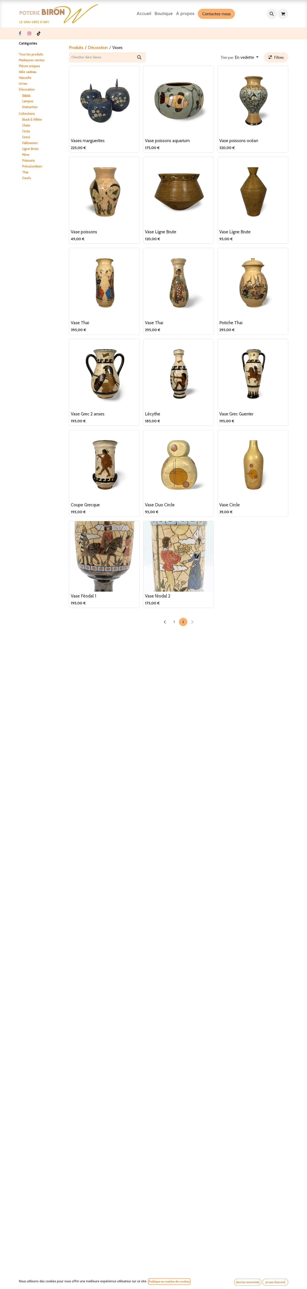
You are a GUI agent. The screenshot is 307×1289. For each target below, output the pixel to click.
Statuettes (30, 107)
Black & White (32, 119)
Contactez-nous (216, 13)
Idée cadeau (27, 72)
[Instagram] (29, 33)
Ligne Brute (30, 149)
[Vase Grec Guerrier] (253, 374)
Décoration (27, 89)
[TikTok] (38, 33)
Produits (76, 47)
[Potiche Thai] (253, 283)
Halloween (30, 143)
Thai (25, 172)
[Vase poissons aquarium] (178, 101)
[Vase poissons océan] (253, 101)
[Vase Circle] (253, 465)
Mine (25, 155)
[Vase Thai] (104, 283)
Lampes (27, 101)
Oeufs (26, 178)
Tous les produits (31, 54)
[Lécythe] (178, 374)
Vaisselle (25, 78)
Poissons (28, 160)
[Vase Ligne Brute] (178, 192)
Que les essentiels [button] (248, 1282)
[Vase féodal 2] (178, 556)
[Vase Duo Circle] (178, 465)
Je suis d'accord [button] (275, 1282)
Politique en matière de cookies (169, 1281)
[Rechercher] (139, 57)
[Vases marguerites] (104, 101)
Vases (26, 95)
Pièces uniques (29, 66)
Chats (26, 125)
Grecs (26, 137)
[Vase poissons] (104, 192)
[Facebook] (20, 33)
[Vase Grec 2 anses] (104, 374)
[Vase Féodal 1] (104, 556)
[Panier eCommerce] (283, 14)
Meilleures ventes (31, 60)
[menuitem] (144, 14)
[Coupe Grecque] (104, 465)
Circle (26, 131)
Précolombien (32, 166)
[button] (271, 14)
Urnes (23, 84)
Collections (27, 114)
